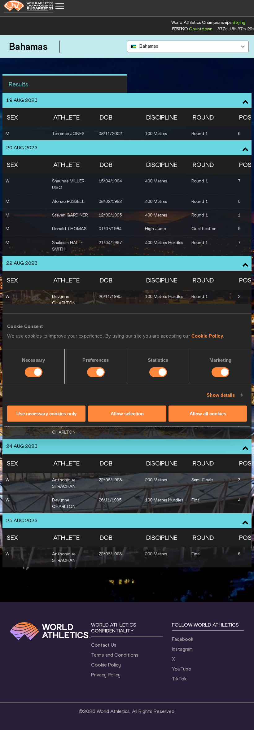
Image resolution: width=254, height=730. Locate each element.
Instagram (182, 649)
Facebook (182, 639)
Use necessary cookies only (46, 413)
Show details (221, 394)
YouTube (181, 669)
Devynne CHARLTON (64, 300)
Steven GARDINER (70, 215)
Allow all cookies (208, 413)
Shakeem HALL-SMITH (67, 246)
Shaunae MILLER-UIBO (69, 184)
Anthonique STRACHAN (64, 483)
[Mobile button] (59, 6)
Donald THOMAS (69, 228)
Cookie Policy (207, 336)
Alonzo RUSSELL (68, 201)
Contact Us (103, 645)
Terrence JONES (68, 133)
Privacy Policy (105, 675)
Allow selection (127, 413)
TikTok (179, 679)
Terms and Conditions (114, 655)
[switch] (96, 372)
